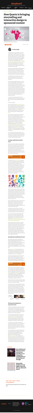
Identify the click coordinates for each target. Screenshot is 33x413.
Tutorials (3, 7)
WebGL (19, 272)
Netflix (20, 129)
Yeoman (13, 249)
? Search (30, 8)
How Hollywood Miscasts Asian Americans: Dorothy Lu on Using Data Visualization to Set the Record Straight (20, 354)
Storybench (16, 3)
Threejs (16, 273)
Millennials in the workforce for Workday (13, 220)
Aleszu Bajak (16, 49)
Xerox (13, 129)
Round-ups (16, 8)
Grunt (9, 251)
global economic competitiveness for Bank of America (15, 219)
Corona (14, 122)
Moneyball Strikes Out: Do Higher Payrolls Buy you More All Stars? (21, 366)
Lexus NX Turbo (17, 160)
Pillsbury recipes (18, 127)
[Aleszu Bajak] (9, 49)
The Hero (23, 121)
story (23, 53)
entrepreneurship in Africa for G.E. (18, 218)
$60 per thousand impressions (20, 104)
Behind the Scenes (9, 8)
